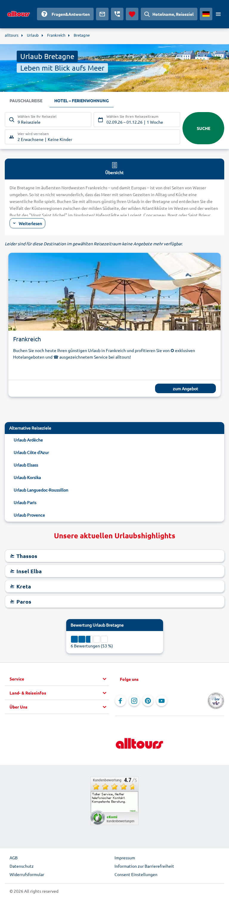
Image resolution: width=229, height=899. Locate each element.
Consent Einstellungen (135, 874)
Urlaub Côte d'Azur (31, 452)
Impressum (124, 857)
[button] (59, 679)
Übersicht (114, 172)
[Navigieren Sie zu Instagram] (134, 700)
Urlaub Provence (29, 514)
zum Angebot (185, 388)
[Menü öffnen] (218, 14)
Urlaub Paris (25, 502)
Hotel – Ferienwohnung (81, 100)
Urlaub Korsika (27, 477)
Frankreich (27, 338)
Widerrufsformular (27, 874)
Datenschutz (22, 866)
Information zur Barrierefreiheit (144, 866)
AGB (14, 857)
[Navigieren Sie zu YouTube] (161, 700)
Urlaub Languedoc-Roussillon (41, 489)
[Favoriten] (132, 14)
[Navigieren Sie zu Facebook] (120, 700)
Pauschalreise (26, 100)
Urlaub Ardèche (28, 439)
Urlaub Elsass (26, 464)
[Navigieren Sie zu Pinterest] (148, 700)
